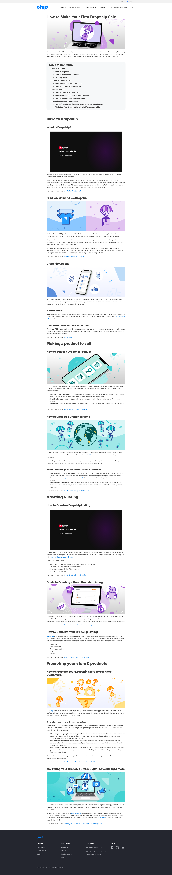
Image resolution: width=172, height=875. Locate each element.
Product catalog (66, 854)
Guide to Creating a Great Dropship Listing (72, 95)
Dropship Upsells (61, 77)
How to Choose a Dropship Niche (68, 86)
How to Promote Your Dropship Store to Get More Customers (79, 104)
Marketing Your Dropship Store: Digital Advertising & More (78, 107)
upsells (81, 478)
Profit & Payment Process (119, 7)
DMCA (39, 854)
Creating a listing (58, 89)
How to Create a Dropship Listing (68, 92)
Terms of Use (41, 851)
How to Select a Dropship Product (68, 83)
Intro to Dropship (58, 69)
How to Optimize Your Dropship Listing (70, 98)
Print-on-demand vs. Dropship (67, 75)
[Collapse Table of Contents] (122, 65)
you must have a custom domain (62, 557)
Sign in (63, 851)
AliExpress (91, 455)
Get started (65, 847)
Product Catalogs (74, 7)
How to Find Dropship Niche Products (76, 491)
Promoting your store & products (65, 101)
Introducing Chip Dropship (72, 191)
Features (61, 7)
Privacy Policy (41, 847)
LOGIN (122, 1)
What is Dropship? (62, 72)
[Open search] (132, 7)
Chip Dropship (76, 813)
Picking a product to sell (61, 80)
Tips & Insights (89, 7)
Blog (62, 857)
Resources (103, 7)
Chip (51, 711)
